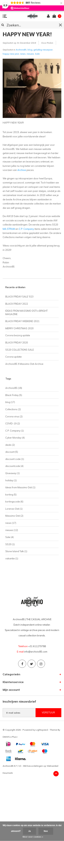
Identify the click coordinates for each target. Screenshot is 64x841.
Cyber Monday (15, 437)
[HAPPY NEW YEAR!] (32, 89)
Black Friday (13, 395)
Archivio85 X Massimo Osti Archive (24, 363)
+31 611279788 (37, 646)
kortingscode (14, 501)
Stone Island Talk (16, 551)
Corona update (13, 356)
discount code (14, 459)
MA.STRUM (9, 228)
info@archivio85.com (35, 651)
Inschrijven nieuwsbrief (19, 701)
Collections (13, 409)
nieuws (30, 53)
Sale (37, 53)
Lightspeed (42, 729)
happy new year (11, 53)
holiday (11, 480)
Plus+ (15, 736)
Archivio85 (21, 49)
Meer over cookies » (33, 837)
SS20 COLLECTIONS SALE (19, 349)
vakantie (11, 558)
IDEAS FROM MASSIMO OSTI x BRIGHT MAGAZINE (26, 312)
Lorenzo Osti (14, 508)
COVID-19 (12, 423)
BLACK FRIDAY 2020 (16, 342)
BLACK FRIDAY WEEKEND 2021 (22, 321)
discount (11, 451)
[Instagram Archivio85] (41, 664)
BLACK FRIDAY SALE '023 (19, 296)
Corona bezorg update (17, 335)
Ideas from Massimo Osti (20, 487)
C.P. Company (26, 228)
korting (11, 494)
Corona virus (14, 416)
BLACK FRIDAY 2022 (16, 303)
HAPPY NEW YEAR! (27, 34)
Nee (46, 831)
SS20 (10, 544)
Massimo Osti (14, 515)
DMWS (6, 736)
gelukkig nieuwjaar (43, 49)
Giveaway (12, 473)
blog (30, 49)
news (23, 53)
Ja (29, 831)
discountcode (14, 466)
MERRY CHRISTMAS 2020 (19, 328)
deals (10, 444)
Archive (21, 170)
